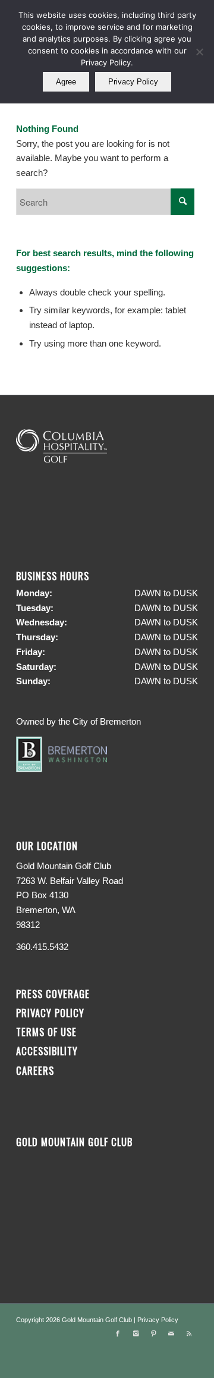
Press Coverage (53, 993)
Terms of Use (46, 1031)
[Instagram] (135, 1333)
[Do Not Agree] (199, 52)
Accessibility (48, 1050)
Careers (35, 1070)
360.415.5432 (42, 947)
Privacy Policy (50, 1012)
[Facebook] (118, 1333)
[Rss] (189, 1333)
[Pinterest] (153, 1333)
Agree (66, 81)
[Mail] (171, 1333)
